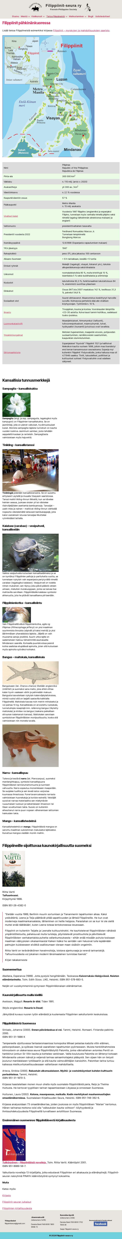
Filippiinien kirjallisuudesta (17, 1208)
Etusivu (15, 16)
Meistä (24, 16)
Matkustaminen (76, 16)
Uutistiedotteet (102, 16)
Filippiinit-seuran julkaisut (16, 1202)
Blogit (90, 16)
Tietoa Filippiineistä (55, 16)
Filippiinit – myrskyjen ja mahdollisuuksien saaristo (81, 30)
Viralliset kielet (11, 216)
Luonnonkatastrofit (13, 323)
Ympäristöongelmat (13, 335)
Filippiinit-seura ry (64, 1235)
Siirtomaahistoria (12, 352)
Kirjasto (6, 1195)
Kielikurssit (37, 16)
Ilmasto (7, 312)
